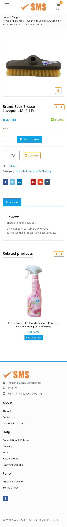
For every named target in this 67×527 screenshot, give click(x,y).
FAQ (5, 452)
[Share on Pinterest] (33, 182)
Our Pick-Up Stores (14, 423)
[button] (61, 93)
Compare (33, 155)
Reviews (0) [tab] (12, 202)
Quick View (35, 323)
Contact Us (9, 417)
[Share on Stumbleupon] (40, 182)
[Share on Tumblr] (47, 182)
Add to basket (32, 139)
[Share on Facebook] (5, 182)
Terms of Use (11, 487)
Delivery (7, 446)
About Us (8, 411)
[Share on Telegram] (26, 182)
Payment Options (13, 464)
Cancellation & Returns (16, 440)
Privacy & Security (13, 481)
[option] (33, 66)
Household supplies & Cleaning (33, 171)
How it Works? (11, 458)
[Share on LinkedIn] (19, 182)
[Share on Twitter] (12, 182)
